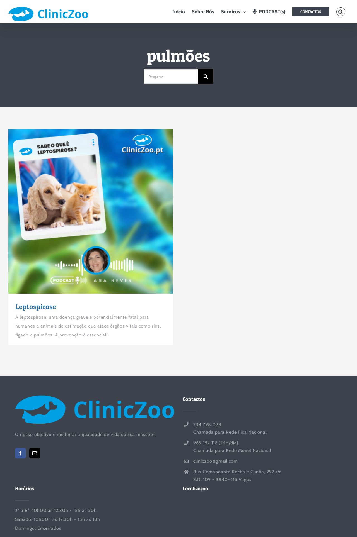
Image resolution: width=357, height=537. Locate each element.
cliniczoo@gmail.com (215, 461)
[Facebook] (20, 453)
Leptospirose (81, 211)
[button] (341, 11)
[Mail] (34, 453)
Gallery (101, 211)
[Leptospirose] (90, 211)
